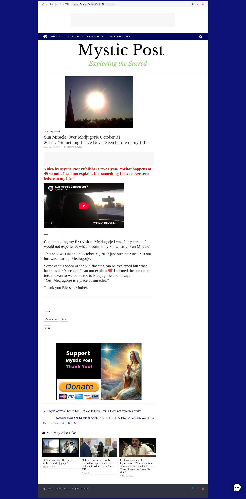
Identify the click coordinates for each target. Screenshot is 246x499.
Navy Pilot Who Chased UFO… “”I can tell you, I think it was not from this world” (92, 411)
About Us (56, 36)
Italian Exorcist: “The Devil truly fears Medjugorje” (57, 462)
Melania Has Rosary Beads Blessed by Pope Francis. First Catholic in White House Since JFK (98, 465)
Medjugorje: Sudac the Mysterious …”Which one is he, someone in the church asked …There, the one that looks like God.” (137, 466)
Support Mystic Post (118, 36)
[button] (237, 489)
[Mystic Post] (45, 36)
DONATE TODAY (75, 36)
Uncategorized (52, 131)
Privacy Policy (95, 36)
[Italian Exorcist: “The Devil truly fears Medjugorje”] (60, 439)
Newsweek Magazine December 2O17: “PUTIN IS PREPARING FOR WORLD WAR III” (104, 417)
